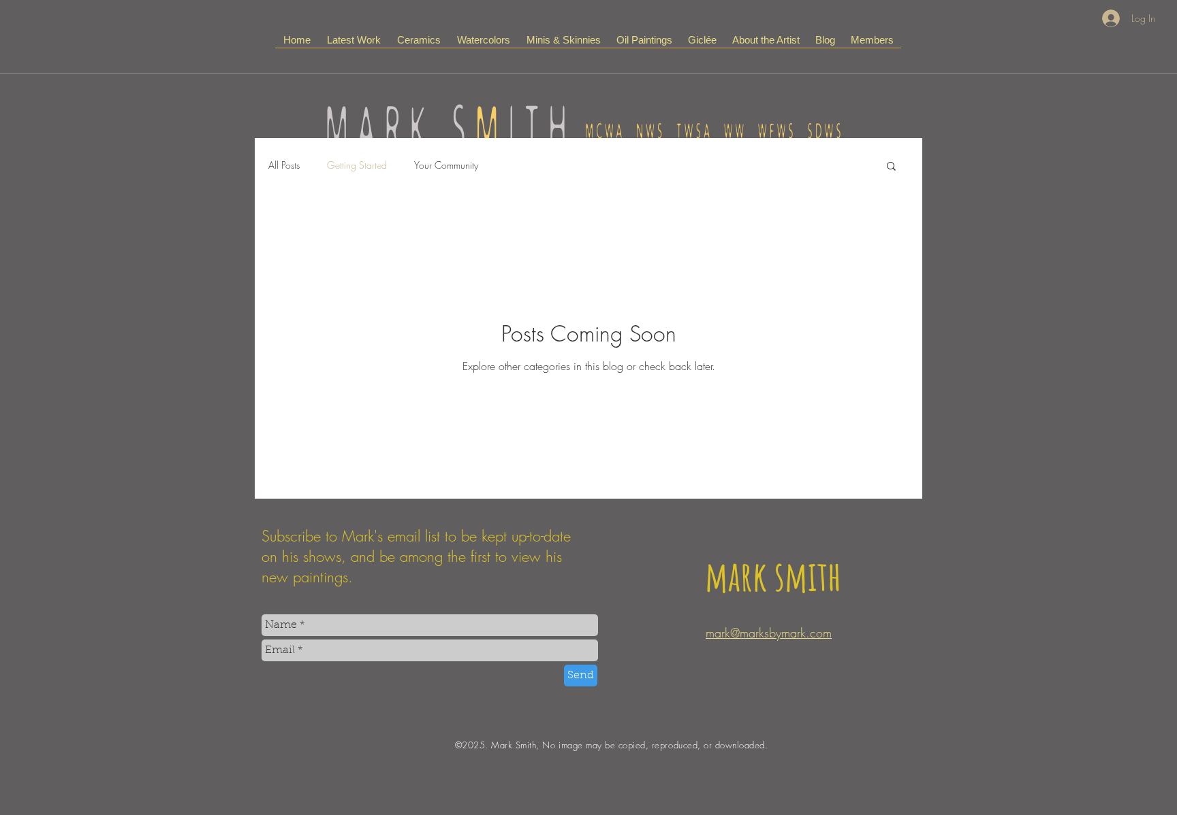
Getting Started (357, 165)
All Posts (284, 165)
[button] (891, 167)
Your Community (446, 165)
